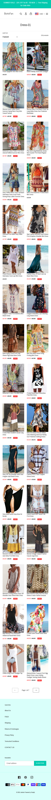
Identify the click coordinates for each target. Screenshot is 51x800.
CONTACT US (9, 747)
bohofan (22, 792)
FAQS (7, 717)
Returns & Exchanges (12, 729)
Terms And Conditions (12, 741)
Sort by (5, 33)
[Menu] (46, 13)
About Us (8, 710)
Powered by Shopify (30, 792)
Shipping (8, 723)
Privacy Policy (9, 735)
